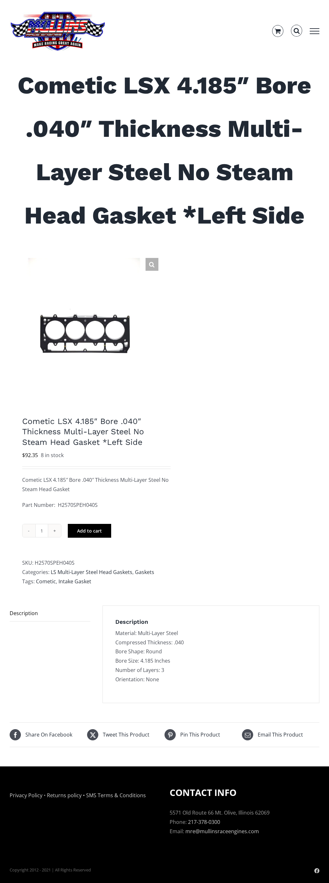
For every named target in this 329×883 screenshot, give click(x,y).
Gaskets (144, 572)
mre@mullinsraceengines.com (222, 831)
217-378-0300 (204, 822)
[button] (152, 264)
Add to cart (89, 531)
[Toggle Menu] (315, 31)
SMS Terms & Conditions (116, 795)
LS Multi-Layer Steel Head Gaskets (91, 572)
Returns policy (64, 795)
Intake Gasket (74, 581)
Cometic (46, 581)
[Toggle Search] (296, 31)
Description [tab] (24, 613)
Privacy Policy (26, 795)
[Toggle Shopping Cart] (277, 31)
